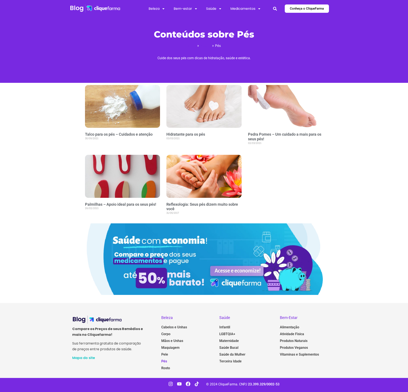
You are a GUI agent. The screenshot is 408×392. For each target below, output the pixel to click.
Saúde (211, 8)
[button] (275, 8)
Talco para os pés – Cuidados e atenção (119, 134)
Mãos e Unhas (172, 341)
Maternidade (229, 341)
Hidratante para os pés (185, 134)
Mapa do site (83, 357)
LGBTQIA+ (227, 334)
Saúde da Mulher (232, 354)
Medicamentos (242, 8)
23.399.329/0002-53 (263, 384)
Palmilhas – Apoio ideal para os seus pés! (120, 204)
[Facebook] (188, 384)
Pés (164, 361)
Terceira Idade (230, 361)
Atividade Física (292, 334)
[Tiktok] (197, 384)
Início (191, 45)
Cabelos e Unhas (174, 327)
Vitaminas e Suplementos (299, 354)
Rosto (165, 368)
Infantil (224, 327)
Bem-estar (183, 8)
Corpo (165, 334)
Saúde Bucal (228, 348)
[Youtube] (179, 384)
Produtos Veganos (294, 348)
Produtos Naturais (293, 341)
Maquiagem (170, 348)
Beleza (154, 8)
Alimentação (289, 327)
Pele (164, 354)
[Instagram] (170, 384)
